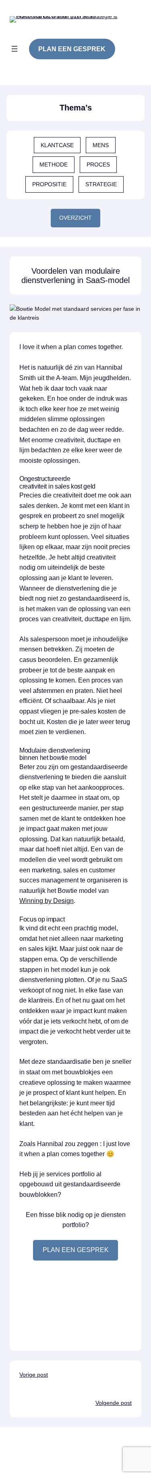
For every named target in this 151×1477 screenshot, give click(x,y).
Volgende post (113, 1403)
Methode (53, 164)
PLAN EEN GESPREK (76, 1249)
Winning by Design (46, 900)
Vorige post (33, 1374)
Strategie (101, 184)
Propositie (49, 184)
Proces (98, 164)
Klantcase (57, 145)
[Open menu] (14, 49)
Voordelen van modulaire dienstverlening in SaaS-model (75, 275)
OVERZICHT (75, 217)
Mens (101, 145)
